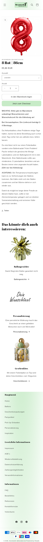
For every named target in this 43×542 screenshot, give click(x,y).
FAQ (6, 490)
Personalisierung (20, 332)
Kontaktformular (11, 506)
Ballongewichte (20, 279)
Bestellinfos (9, 496)
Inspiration (9, 433)
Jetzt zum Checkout (21, 104)
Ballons (8, 406)
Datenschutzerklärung (14, 464)
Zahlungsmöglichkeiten (14, 470)
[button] (4, 5)
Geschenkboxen (20, 381)
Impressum (9, 448)
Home (7, 401)
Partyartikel (9, 417)
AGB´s (7, 454)
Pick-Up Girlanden (12, 422)
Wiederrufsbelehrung (13, 459)
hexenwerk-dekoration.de (17, 541)
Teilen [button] (6, 211)
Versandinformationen (14, 475)
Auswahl (5, 73)
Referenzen (9, 501)
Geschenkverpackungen (15, 412)
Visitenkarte (9, 512)
